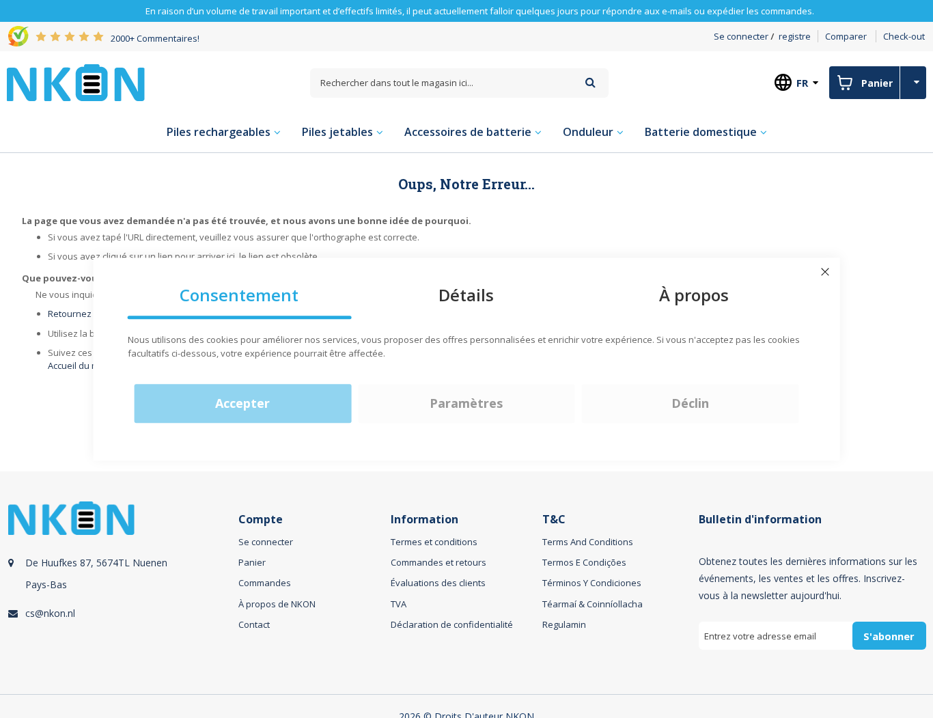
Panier (252, 562)
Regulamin (564, 624)
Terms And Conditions (587, 542)
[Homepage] (76, 82)
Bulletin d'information (760, 519)
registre (795, 36)
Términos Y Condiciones (591, 583)
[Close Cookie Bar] (825, 272)
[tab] (121, 591)
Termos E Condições (584, 562)
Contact (254, 624)
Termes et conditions (434, 542)
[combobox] (459, 83)
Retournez (70, 313)
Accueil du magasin (87, 365)
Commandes (264, 583)
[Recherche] (590, 82)
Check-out (904, 36)
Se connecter (741, 36)
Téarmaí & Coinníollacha (592, 604)
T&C (554, 519)
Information (424, 519)
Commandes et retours (438, 562)
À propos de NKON (277, 604)
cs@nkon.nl (50, 613)
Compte (260, 519)
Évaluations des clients (438, 583)
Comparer (846, 36)
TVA (398, 604)
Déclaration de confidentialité (452, 624)
